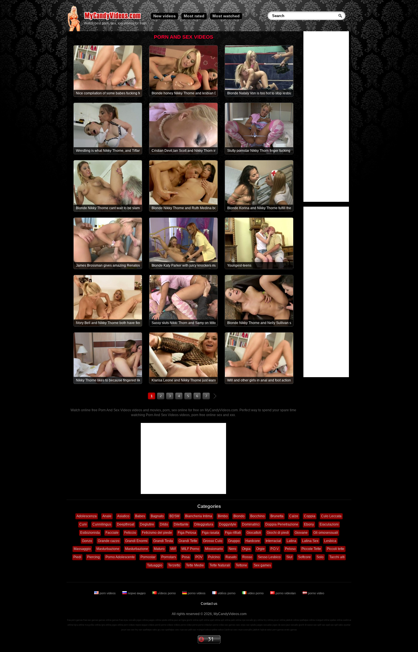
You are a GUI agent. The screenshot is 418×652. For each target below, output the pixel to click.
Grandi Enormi (136, 541)
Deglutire (147, 524)
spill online (204, 620)
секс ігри (179, 629)
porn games (278, 629)
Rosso (247, 557)
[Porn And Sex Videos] (113, 20)
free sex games (90, 620)
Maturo (159, 549)
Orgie (260, 549)
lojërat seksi (266, 629)
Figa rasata (210, 533)
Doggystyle (227, 524)
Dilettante (181, 524)
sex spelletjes (145, 629)
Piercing (93, 557)
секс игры (241, 625)
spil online (225, 620)
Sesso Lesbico (269, 557)
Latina (291, 541)
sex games (230, 625)
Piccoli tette (335, 549)
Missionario (214, 549)
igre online (106, 625)
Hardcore (252, 541)
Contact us (209, 604)
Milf (173, 549)
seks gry (156, 629)
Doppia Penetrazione (281, 524)
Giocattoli (254, 533)
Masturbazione (107, 549)
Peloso (290, 549)
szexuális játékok (251, 629)
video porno (255, 593)
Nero (232, 549)
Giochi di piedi (278, 533)
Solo (320, 557)
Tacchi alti (337, 557)
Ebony (309, 524)
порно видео (136, 593)
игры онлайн (129, 620)
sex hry (134, 629)
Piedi (77, 557)
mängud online (322, 620)
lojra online (79, 625)
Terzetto (174, 565)
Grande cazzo (108, 541)
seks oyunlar (344, 625)
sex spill (317, 625)
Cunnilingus (101, 524)
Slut (289, 557)
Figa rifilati (233, 533)
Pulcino (214, 557)
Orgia (246, 549)
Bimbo (223, 516)
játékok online (292, 620)
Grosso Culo (212, 541)
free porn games (75, 620)
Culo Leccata (331, 516)
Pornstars (168, 557)
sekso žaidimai (225, 629)
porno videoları (286, 593)
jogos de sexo (278, 625)
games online (105, 620)
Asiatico (123, 516)
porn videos (108, 593)
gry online (258, 620)
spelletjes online (307, 620)
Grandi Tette (188, 541)
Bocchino (257, 516)
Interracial (273, 541)
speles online (336, 620)
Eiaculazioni (329, 524)
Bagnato (157, 516)
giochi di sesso (306, 625)
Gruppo (234, 541)
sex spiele (251, 625)
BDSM (174, 516)
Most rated (194, 16)
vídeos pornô (154, 625)
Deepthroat (125, 524)
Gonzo (87, 541)
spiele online (167, 620)
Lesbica (330, 541)
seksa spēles (211, 629)
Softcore (304, 557)
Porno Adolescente (120, 557)
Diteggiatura (203, 524)
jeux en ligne (180, 620)
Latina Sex (310, 541)
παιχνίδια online (93, 625)
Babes (140, 516)
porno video (315, 593)
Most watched (226, 16)
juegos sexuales (264, 625)
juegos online (154, 620)
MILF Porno (190, 549)
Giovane (301, 533)
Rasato (231, 557)
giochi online (192, 620)
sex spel (326, 625)
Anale (106, 516)
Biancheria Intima (198, 516)
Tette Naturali (220, 565)
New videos (164, 16)
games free (117, 620)
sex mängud (198, 629)
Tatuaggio (154, 565)
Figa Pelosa (187, 533)
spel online (215, 620)
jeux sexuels (292, 625)
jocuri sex (126, 629)
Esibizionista (90, 533)
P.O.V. (274, 549)
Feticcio (130, 533)
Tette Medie (195, 565)
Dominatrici (251, 524)
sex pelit (188, 629)
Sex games (262, 565)
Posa (186, 557)
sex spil (334, 625)
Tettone (241, 565)
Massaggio (82, 549)
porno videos (196, 593)
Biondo (239, 516)
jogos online (142, 620)
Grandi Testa (163, 541)
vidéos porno (226, 593)
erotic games (290, 629)
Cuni (83, 524)
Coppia (309, 516)
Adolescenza (86, 516)
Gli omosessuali (325, 533)
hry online (268, 620)
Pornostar (148, 557)
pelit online (236, 620)
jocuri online (279, 620)
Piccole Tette (311, 549)
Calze (293, 516)
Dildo (164, 524)
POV (198, 557)
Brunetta (277, 516)
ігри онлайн (247, 620)
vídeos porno (167, 593)
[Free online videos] (74, 30)
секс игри (238, 629)
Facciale (112, 533)
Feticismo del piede (157, 533)
